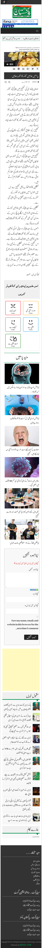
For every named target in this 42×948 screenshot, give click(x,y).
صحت (28, 274)
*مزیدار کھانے (35, 872)
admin (34, 82)
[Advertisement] (21, 670)
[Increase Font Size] (9, 82)
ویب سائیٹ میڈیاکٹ (33, 909)
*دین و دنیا (36, 861)
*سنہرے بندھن (35, 868)
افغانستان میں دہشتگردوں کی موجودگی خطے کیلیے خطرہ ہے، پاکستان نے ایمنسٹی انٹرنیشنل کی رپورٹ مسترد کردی (17, 764)
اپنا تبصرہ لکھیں (33, 569)
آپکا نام (35, 594)
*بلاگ (38, 883)
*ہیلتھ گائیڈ (36, 876)
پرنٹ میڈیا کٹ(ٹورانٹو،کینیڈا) (31, 901)
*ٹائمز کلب (36, 880)
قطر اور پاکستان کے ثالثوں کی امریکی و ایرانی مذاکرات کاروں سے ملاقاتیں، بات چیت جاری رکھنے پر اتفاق (16, 805)
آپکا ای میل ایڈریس (31, 605)
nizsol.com (25, 945)
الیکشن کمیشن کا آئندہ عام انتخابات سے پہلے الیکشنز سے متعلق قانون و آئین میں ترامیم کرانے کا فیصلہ (16, 779)
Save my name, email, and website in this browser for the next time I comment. (22, 624)
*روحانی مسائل (35, 865)
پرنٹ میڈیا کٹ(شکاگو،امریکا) (31, 905)
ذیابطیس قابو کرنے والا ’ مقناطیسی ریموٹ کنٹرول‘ (24, 543)
